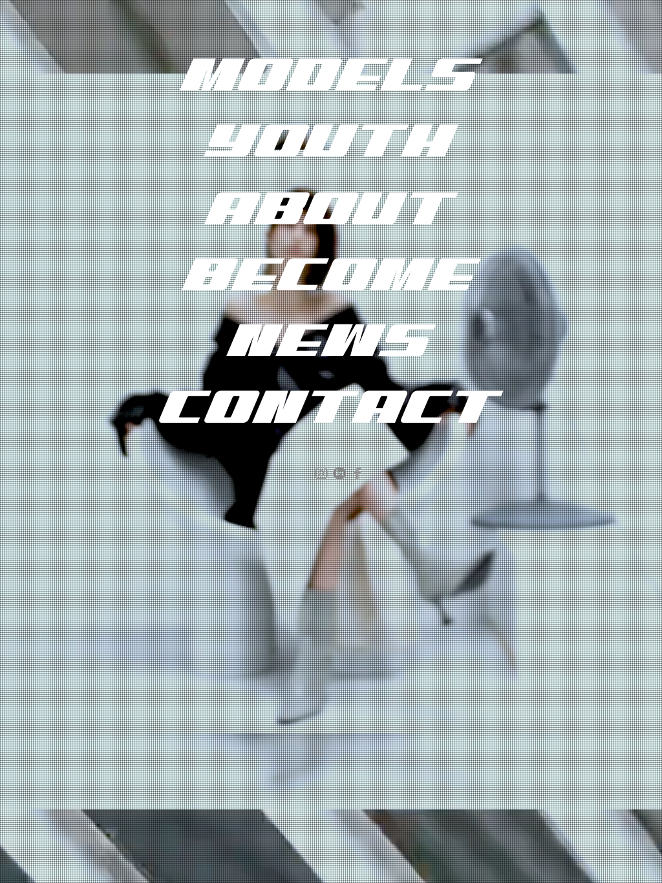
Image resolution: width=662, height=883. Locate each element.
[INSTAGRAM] (321, 473)
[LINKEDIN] (339, 473)
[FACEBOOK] (357, 473)
